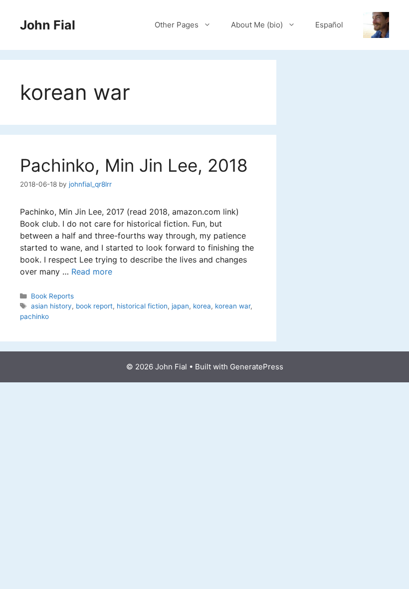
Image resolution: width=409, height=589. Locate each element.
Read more (91, 272)
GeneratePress (256, 366)
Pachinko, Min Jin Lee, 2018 (134, 165)
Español (329, 24)
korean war (232, 306)
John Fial (47, 24)
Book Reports (52, 296)
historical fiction (142, 306)
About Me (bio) (257, 24)
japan (180, 306)
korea (202, 306)
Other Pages (177, 24)
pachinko (34, 316)
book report (94, 306)
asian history (51, 306)
